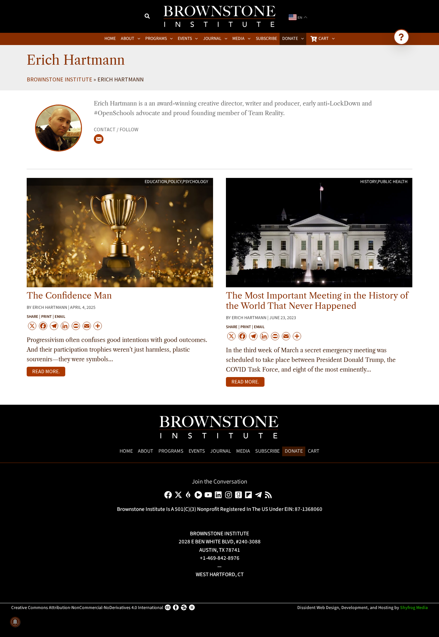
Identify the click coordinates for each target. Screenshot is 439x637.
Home (126, 451)
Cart (313, 451)
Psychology (195, 182)
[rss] (269, 495)
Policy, (175, 182)
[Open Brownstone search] (401, 37)
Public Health (393, 182)
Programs (171, 451)
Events (197, 451)
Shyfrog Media (414, 608)
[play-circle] (199, 495)
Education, (156, 182)
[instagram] (230, 495)
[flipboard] (250, 495)
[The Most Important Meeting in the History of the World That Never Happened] (319, 232)
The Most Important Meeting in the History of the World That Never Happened (317, 301)
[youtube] (209, 495)
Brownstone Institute (59, 79)
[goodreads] (240, 495)
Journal (220, 451)
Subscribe (267, 451)
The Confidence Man (69, 296)
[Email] (98, 139)
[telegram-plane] (259, 495)
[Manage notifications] (15, 622)
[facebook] (169, 495)
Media (243, 451)
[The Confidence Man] (120, 232)
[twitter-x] (179, 495)
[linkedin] (219, 495)
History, (369, 182)
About (145, 451)
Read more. (46, 371)
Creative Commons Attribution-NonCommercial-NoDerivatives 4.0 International (87, 608)
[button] (147, 17)
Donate (294, 451)
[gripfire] (189, 495)
